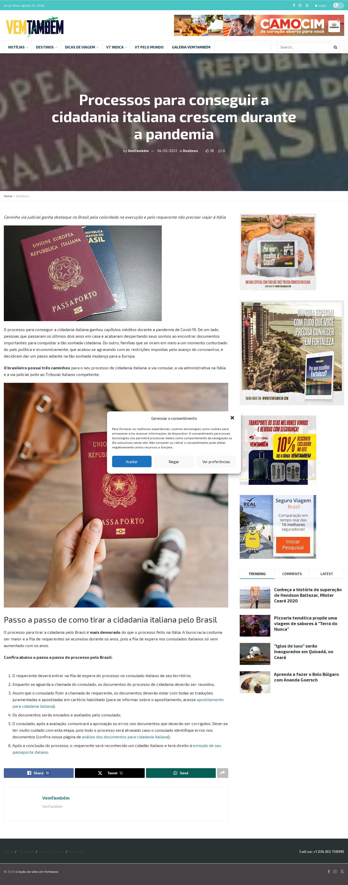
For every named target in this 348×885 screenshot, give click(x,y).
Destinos (45, 47)
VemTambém (138, 150)
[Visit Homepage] (34, 25)
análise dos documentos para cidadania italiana (125, 736)
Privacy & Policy (52, 852)
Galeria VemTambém (191, 47)
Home (8, 196)
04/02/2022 (167, 150)
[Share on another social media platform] (222, 773)
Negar (174, 461)
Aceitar (132, 461)
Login (322, 5)
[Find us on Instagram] (300, 5)
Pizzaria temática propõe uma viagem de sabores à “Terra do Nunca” (305, 623)
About (8, 852)
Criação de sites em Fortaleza (37, 871)
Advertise (26, 852)
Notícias (16, 47)
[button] (233, 418)
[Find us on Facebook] (294, 5)
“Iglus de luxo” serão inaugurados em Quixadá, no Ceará (303, 651)
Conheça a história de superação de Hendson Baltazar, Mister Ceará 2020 (308, 595)
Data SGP (77, 852)
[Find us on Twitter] (307, 5)
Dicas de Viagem (80, 47)
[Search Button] (335, 47)
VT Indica (115, 47)
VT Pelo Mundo (149, 47)
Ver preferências (216, 461)
